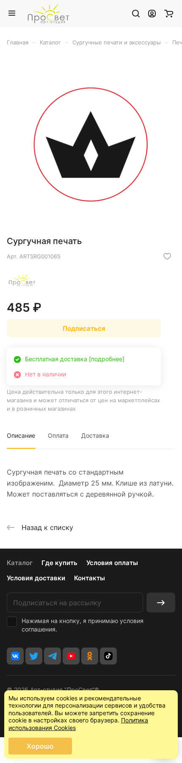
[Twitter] (33, 656)
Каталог (20, 563)
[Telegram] (52, 656)
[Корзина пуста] (168, 13)
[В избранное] (167, 256)
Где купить (59, 563)
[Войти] (152, 13)
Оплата (58, 435)
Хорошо (40, 746)
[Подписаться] (160, 602)
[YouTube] (71, 656)
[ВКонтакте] (15, 656)
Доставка (95, 435)
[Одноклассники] (89, 656)
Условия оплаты (112, 563)
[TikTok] (108, 656)
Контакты (89, 578)
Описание (21, 435)
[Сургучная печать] (91, 143)
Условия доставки (36, 578)
